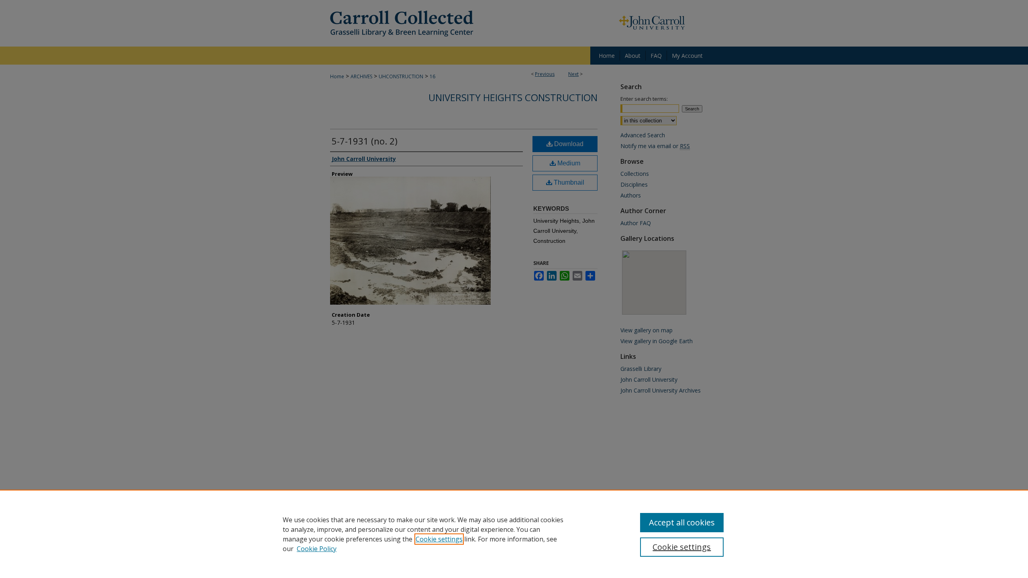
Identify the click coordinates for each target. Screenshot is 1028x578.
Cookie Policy (317, 548)
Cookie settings (439, 539)
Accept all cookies (682, 522)
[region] (514, 534)
